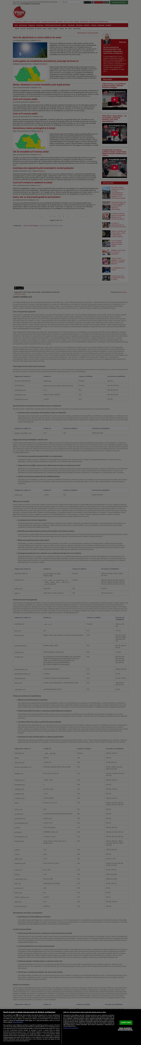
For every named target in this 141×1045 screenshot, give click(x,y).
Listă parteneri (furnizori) (70, 1028)
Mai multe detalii (18, 1022)
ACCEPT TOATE (126, 1022)
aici (42, 1034)
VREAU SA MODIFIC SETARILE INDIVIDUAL (125, 1029)
